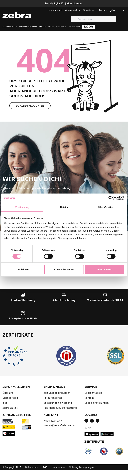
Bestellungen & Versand (58, 402)
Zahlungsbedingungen (57, 392)
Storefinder (89, 10)
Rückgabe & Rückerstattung (60, 407)
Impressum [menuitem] (59, 467)
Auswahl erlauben (64, 269)
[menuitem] (88, 28)
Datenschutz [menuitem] (31, 467)
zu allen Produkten (30, 105)
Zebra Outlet (9, 407)
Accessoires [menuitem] (74, 26)
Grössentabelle (93, 392)
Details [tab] (64, 207)
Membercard (55, 10)
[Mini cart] (125, 19)
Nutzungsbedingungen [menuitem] (81, 467)
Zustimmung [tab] (22, 207)
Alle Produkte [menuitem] (9, 26)
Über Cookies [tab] (105, 207)
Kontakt (89, 397)
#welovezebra (72, 10)
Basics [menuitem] (51, 26)
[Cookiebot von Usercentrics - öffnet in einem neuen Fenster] (110, 198)
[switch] (48, 256)
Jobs (113, 10)
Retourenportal (53, 397)
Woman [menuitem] (42, 26)
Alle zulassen (104, 269)
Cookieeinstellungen (96, 402)
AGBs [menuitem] (45, 467)
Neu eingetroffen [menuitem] (28, 26)
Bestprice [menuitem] (61, 26)
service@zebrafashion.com (59, 425)
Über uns (102, 10)
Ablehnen (23, 269)
